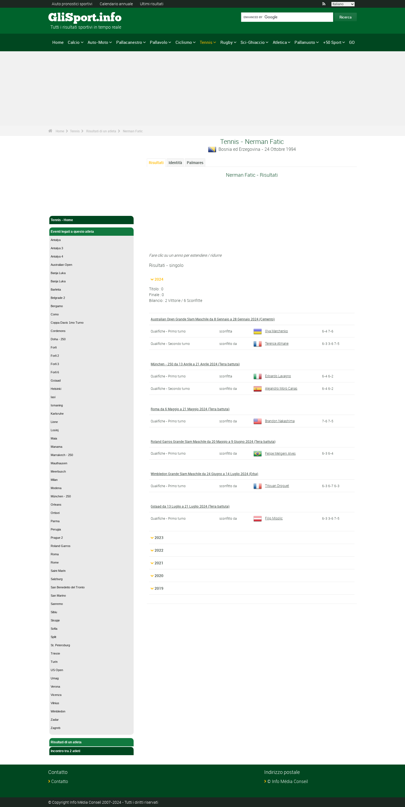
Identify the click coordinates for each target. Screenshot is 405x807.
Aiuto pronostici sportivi (72, 3)
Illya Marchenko (276, 331)
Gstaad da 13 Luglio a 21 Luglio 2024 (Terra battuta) (190, 506)
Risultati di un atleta (101, 131)
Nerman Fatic (133, 131)
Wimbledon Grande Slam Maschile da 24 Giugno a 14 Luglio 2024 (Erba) (204, 473)
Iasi (53, 397)
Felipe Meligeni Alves (280, 453)
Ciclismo (183, 42)
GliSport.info (69, 18)
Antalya (56, 240)
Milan (54, 479)
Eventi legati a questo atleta (72, 232)
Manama (56, 446)
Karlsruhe (57, 413)
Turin (54, 661)
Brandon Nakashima (280, 421)
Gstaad (56, 380)
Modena (56, 488)
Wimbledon (58, 711)
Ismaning (57, 405)
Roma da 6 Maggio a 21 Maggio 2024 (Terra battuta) (190, 409)
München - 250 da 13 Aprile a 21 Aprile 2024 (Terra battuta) (195, 364)
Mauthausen (59, 463)
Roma (55, 554)
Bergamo (57, 306)
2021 (159, 562)
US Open (57, 670)
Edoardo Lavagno (278, 376)
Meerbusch (58, 471)
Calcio (74, 42)
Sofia (54, 628)
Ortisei (55, 512)
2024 (159, 279)
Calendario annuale (116, 3)
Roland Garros (61, 546)
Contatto (59, 781)
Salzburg (57, 579)
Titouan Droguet (277, 485)
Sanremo (57, 603)
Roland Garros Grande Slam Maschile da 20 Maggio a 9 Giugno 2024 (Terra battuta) (213, 441)
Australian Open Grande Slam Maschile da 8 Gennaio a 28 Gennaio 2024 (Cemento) (213, 319)
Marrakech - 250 (62, 455)
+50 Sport (332, 42)
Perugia (56, 529)
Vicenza (56, 694)
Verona (55, 686)
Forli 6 (55, 372)
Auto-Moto (98, 42)
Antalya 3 (57, 248)
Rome (55, 562)
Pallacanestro (129, 42)
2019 (159, 588)
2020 (159, 575)
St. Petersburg (60, 645)
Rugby (226, 42)
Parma (55, 521)
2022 (159, 550)
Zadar (55, 719)
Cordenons (58, 331)
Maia (54, 438)
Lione (54, 421)
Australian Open (61, 264)
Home (58, 42)
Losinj (54, 430)
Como (55, 314)
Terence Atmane (276, 343)
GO (352, 42)
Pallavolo (159, 42)
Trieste (55, 653)
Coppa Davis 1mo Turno (67, 322)
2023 (159, 537)
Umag (55, 678)
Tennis (206, 42)
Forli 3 (55, 364)
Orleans (56, 504)
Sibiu (54, 612)
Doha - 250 (58, 339)
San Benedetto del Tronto (68, 587)
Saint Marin (58, 570)
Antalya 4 (57, 256)
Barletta (56, 289)
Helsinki (56, 388)
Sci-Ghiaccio (253, 42)
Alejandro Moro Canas (281, 388)
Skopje (55, 620)
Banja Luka (58, 273)
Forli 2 (55, 355)
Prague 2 (57, 537)
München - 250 (61, 496)
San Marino (58, 595)
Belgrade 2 (58, 297)
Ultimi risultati (151, 3)
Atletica (280, 42)
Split (53, 637)
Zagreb (55, 728)
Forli (53, 347)
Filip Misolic (274, 518)
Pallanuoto (305, 42)
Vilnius (55, 703)
